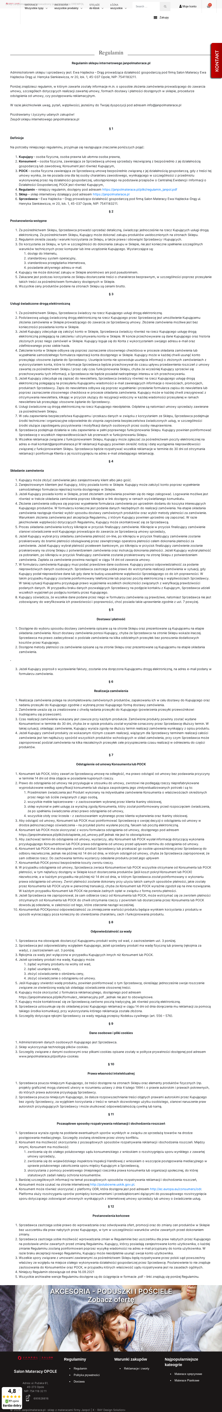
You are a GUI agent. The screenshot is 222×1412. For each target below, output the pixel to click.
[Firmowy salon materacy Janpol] (35, 1358)
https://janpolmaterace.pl (111, 194)
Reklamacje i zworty (136, 1368)
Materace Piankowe (187, 1380)
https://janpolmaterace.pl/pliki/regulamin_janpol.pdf (139, 189)
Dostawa (79, 1381)
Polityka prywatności (87, 1375)
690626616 (41, 1398)
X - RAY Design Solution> (109, 1410)
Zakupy (164, 17)
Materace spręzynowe (188, 1374)
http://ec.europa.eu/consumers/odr (175, 1189)
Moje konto (189, 6)
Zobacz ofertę (111, 1299)
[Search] (165, 6)
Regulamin (80, 1368)
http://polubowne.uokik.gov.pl (112, 1184)
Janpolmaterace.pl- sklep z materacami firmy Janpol (55, 1410)
